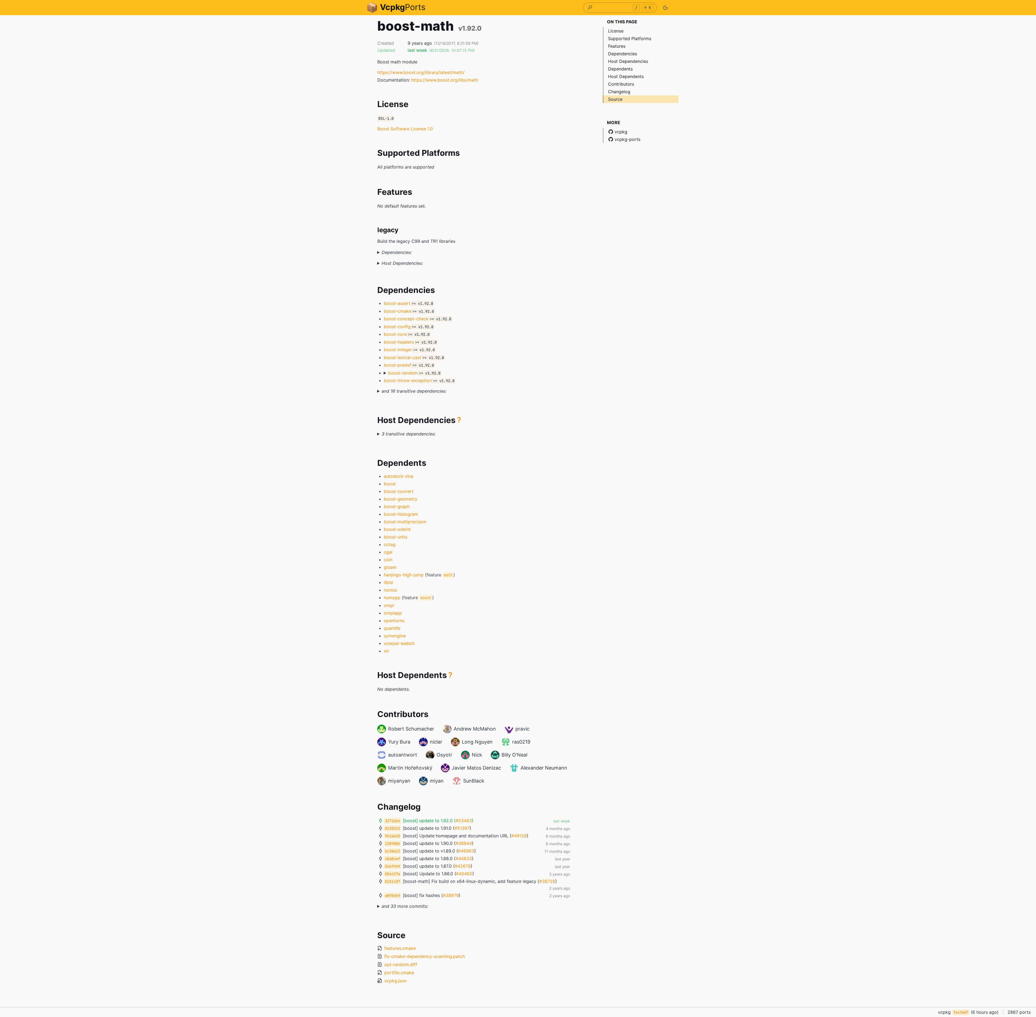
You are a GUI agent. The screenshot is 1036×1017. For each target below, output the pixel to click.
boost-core (395, 334)
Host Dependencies (628, 61)
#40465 (464, 873)
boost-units (395, 537)
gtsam (390, 567)
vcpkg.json (395, 980)
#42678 (463, 866)
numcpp (392, 597)
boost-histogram (401, 514)
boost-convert (399, 491)
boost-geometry (400, 499)
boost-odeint (397, 529)
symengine (395, 635)
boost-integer (398, 349)
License (615, 31)
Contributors (621, 84)
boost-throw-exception (408, 380)
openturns (394, 620)
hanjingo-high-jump (404, 574)
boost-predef (397, 365)
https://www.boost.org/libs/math (444, 80)
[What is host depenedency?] (459, 420)
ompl (389, 605)
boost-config (397, 326)
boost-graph (397, 506)
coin (388, 559)
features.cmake (400, 948)
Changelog (619, 91)
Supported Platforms (629, 38)
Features (616, 46)
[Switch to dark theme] (665, 7)
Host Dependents (626, 76)
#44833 (464, 858)
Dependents (620, 69)
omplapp (393, 613)
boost (390, 483)
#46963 (466, 851)
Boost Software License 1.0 (405, 128)
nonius (390, 590)
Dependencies (622, 53)
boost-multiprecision (405, 521)
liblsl (388, 582)
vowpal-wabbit (399, 643)
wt (386, 651)
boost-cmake (397, 311)
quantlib (392, 628)
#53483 (464, 820)
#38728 (547, 881)
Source (615, 99)
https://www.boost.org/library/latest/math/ (421, 72)
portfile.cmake (399, 972)
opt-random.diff (400, 964)
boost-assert (397, 303)
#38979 (451, 895)
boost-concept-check (406, 318)
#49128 (519, 835)
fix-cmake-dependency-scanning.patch (424, 956)
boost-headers (399, 342)
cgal (388, 552)
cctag (389, 544)
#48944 (464, 843)
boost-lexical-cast (402, 357)
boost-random (403, 373)
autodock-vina (398, 476)
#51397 (462, 828)
